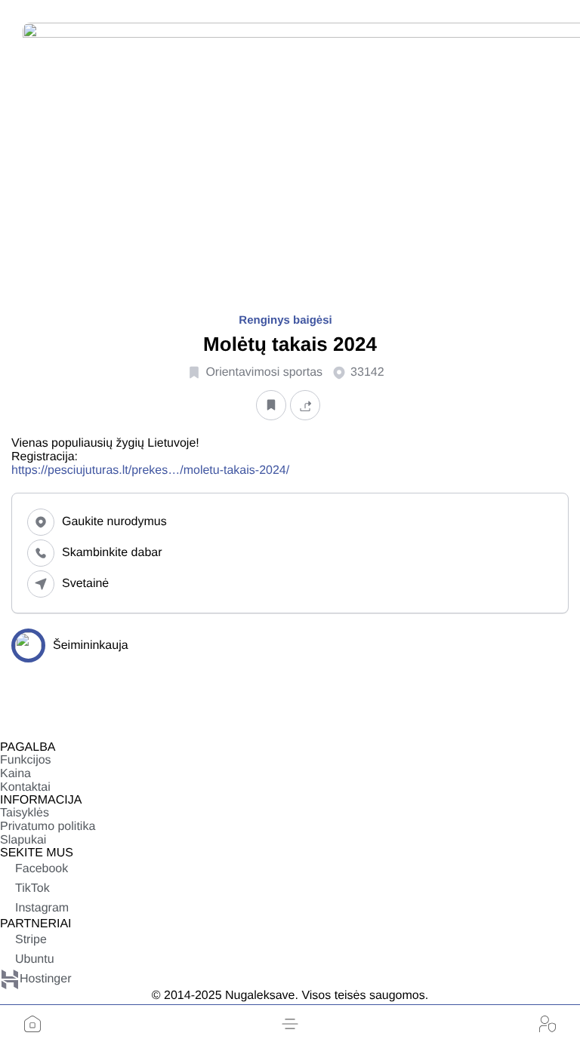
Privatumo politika (47, 826)
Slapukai (23, 840)
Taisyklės (24, 813)
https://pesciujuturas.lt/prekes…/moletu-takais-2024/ (150, 470)
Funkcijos (25, 760)
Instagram (42, 908)
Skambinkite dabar (112, 552)
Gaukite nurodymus (114, 521)
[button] (290, 1024)
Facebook (41, 868)
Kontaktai (25, 787)
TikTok (32, 888)
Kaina (15, 773)
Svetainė (85, 583)
